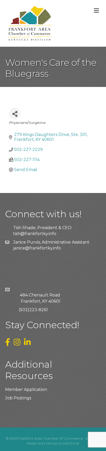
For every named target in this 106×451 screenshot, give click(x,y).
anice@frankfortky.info (37, 248)
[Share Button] (15, 113)
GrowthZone (68, 443)
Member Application (26, 389)
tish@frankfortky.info (34, 233)
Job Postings (18, 398)
